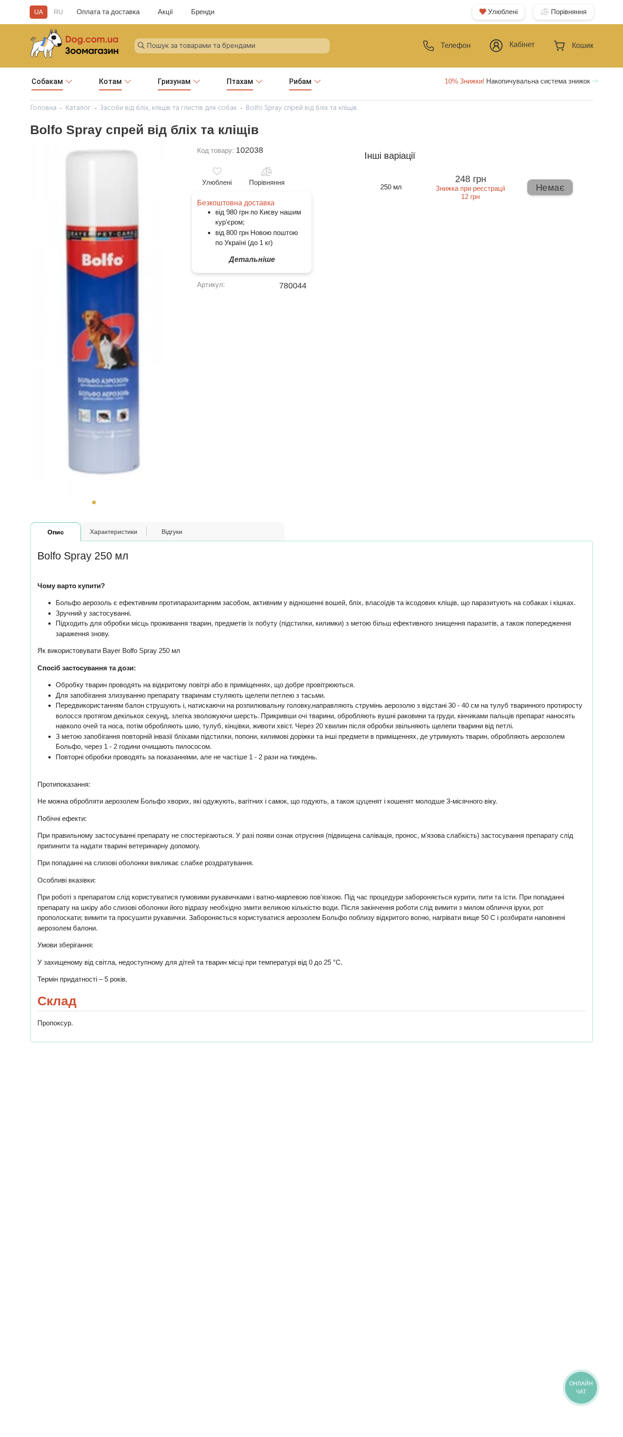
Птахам (240, 81)
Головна (43, 108)
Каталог (78, 108)
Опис (55, 532)
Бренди (202, 12)
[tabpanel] (96, 320)
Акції (165, 12)
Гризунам (174, 81)
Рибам (300, 81)
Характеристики (113, 531)
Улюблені (502, 12)
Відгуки (171, 531)
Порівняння (568, 12)
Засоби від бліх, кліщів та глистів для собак (168, 108)
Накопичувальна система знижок (518, 81)
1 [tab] (96, 505)
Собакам (47, 81)
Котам (110, 81)
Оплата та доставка (108, 12)
